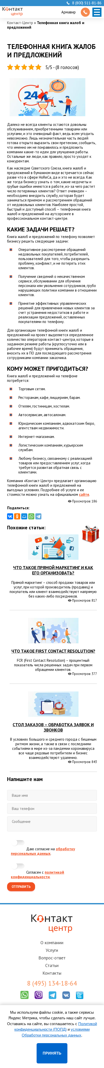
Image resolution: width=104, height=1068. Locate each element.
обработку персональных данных (43, 851)
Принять (52, 1053)
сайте (84, 494)
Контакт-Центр (20, 22)
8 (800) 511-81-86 (86, 3)
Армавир (68, 12)
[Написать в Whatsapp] (24, 1000)
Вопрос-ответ (52, 958)
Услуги (52, 950)
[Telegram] (38, 516)
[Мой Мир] (24, 516)
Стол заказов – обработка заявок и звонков (53, 727)
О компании (51, 942)
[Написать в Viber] (38, 1000)
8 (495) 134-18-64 (52, 983)
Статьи (52, 965)
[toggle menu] (96, 12)
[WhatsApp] (31, 516)
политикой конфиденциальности (37, 874)
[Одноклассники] (17, 516)
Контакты (51, 973)
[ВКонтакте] (10, 516)
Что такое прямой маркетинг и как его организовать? (53, 570)
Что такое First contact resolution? (53, 651)
